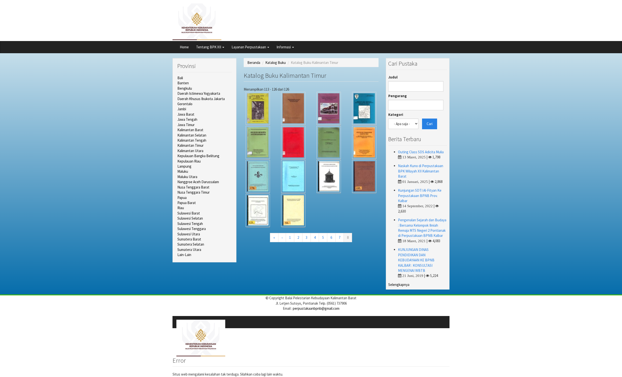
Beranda (253, 62)
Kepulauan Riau (189, 161)
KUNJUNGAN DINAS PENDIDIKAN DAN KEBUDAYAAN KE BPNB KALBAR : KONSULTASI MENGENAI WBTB (416, 260)
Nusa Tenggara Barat (193, 187)
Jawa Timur (186, 124)
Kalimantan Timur (190, 145)
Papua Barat (186, 202)
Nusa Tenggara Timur (193, 192)
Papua (182, 197)
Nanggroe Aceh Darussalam (198, 182)
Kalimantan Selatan (191, 135)
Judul (392, 77)
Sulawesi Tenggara (191, 228)
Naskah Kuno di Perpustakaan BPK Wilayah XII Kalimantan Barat (420, 171)
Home (184, 47)
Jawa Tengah (187, 119)
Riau (180, 208)
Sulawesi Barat (188, 213)
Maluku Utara (187, 176)
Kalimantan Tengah (191, 140)
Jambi (181, 109)
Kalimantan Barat (190, 130)
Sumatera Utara (189, 249)
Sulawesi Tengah (190, 223)
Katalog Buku (275, 62)
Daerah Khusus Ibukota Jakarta (201, 98)
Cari (429, 123)
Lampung (184, 166)
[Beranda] (197, 21)
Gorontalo (184, 104)
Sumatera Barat (189, 239)
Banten (183, 83)
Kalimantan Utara (190, 150)
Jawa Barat (185, 114)
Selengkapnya (398, 284)
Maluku (182, 171)
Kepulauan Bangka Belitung (198, 156)
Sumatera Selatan (190, 244)
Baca (258, 104)
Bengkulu (184, 88)
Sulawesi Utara (188, 234)
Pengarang (397, 96)
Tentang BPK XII (209, 47)
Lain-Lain (184, 254)
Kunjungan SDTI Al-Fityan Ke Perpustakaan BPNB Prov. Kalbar (419, 195)
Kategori (395, 114)
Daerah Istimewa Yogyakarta (198, 93)
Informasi (284, 47)
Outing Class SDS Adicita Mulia (421, 152)
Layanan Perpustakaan (249, 47)
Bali (180, 78)
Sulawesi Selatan (190, 218)
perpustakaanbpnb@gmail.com (316, 308)
